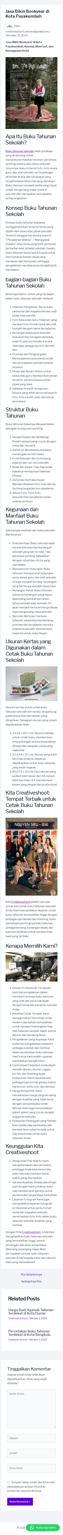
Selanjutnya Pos (31, 1281)
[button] (43, 1527)
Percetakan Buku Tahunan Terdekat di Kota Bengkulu (29, 1333)
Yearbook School (17, 1318)
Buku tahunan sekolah (20, 151)
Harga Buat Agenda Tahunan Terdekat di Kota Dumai (31, 1311)
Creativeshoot (20, 901)
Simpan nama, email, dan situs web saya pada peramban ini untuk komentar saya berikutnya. (31, 1486)
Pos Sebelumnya (31, 1274)
